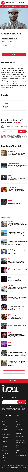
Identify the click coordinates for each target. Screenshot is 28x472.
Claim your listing (20, 427)
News (2, 6)
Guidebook (18, 445)
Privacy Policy (5, 136)
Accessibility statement (4, 447)
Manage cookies (5, 460)
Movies (17, 447)
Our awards (4, 429)
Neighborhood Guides (21, 455)
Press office (4, 424)
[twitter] (14, 415)
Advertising (18, 433)
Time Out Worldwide (20, 442)
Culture (20, 6)
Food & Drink (14, 6)
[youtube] (17, 415)
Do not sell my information (5, 440)
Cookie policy (5, 444)
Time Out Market (20, 436)
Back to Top (15, 380)
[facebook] (10, 415)
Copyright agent (5, 453)
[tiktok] (6, 415)
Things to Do (7, 6)
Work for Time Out (6, 432)
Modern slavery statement (5, 456)
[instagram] (2, 415)
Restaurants (19, 453)
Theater (25, 6)
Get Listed (18, 424)
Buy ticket (14, 54)
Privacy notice (5, 437)
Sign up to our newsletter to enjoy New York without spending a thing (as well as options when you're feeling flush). (14, 126)
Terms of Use (23, 135)
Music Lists (18, 450)
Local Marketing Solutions (19, 430)
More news (14, 372)
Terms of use (4, 450)
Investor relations (5, 427)
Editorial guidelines (6, 434)
